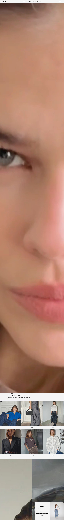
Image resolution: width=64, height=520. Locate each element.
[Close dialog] (63, 502)
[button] (26, 1)
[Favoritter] (60, 1)
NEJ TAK (42, 515)
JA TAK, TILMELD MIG (42, 513)
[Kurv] (62, 1)
